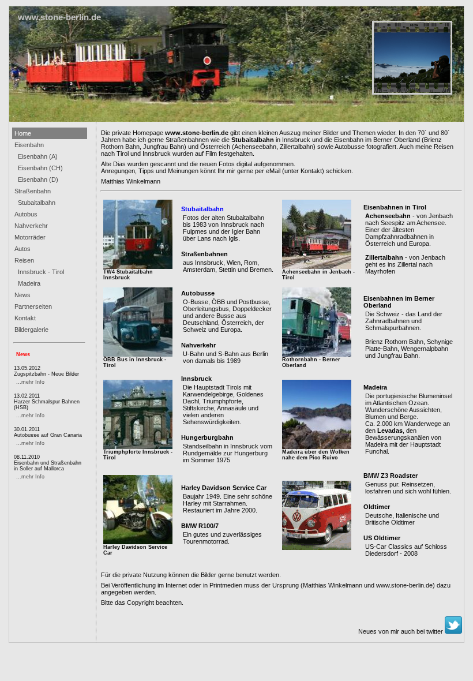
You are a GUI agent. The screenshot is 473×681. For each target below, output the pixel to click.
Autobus (25, 214)
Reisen (24, 260)
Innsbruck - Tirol (39, 271)
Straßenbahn (32, 191)
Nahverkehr (31, 225)
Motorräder (30, 237)
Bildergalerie (31, 329)
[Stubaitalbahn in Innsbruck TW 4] (137, 266)
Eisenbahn (29, 144)
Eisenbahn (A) (36, 156)
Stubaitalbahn (34, 202)
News (22, 294)
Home (22, 133)
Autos (22, 248)
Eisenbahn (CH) (38, 167)
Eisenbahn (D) (36, 179)
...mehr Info (30, 382)
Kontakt (25, 318)
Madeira (27, 283)
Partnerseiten (33, 306)
